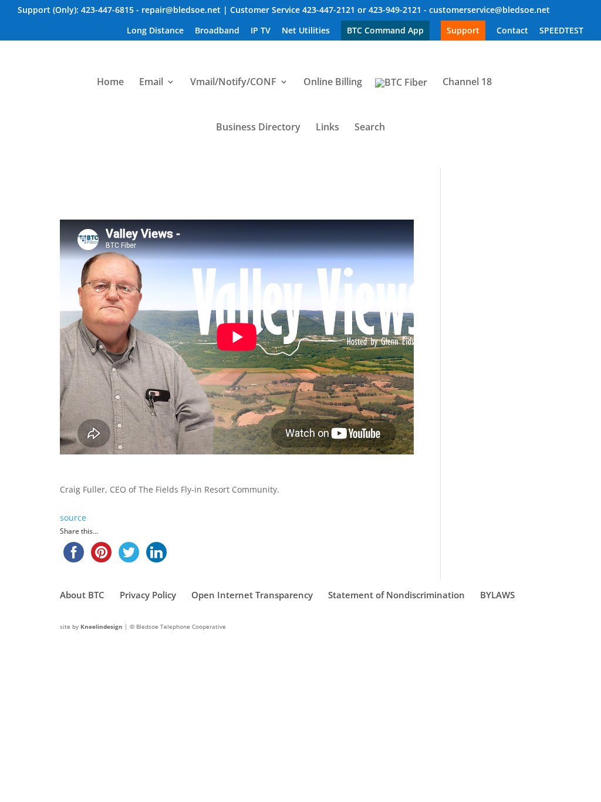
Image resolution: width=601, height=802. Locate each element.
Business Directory (258, 128)
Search (369, 128)
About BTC (82, 595)
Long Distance (155, 31)
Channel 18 (467, 82)
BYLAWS (497, 595)
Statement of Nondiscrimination (396, 595)
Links (327, 128)
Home (110, 82)
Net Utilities (306, 31)
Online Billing (332, 82)
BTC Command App (385, 30)
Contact (512, 31)
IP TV (261, 31)
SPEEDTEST (561, 31)
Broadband (217, 31)
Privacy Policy (148, 595)
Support (463, 30)
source (73, 517)
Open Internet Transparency (252, 595)
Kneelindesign (101, 626)
